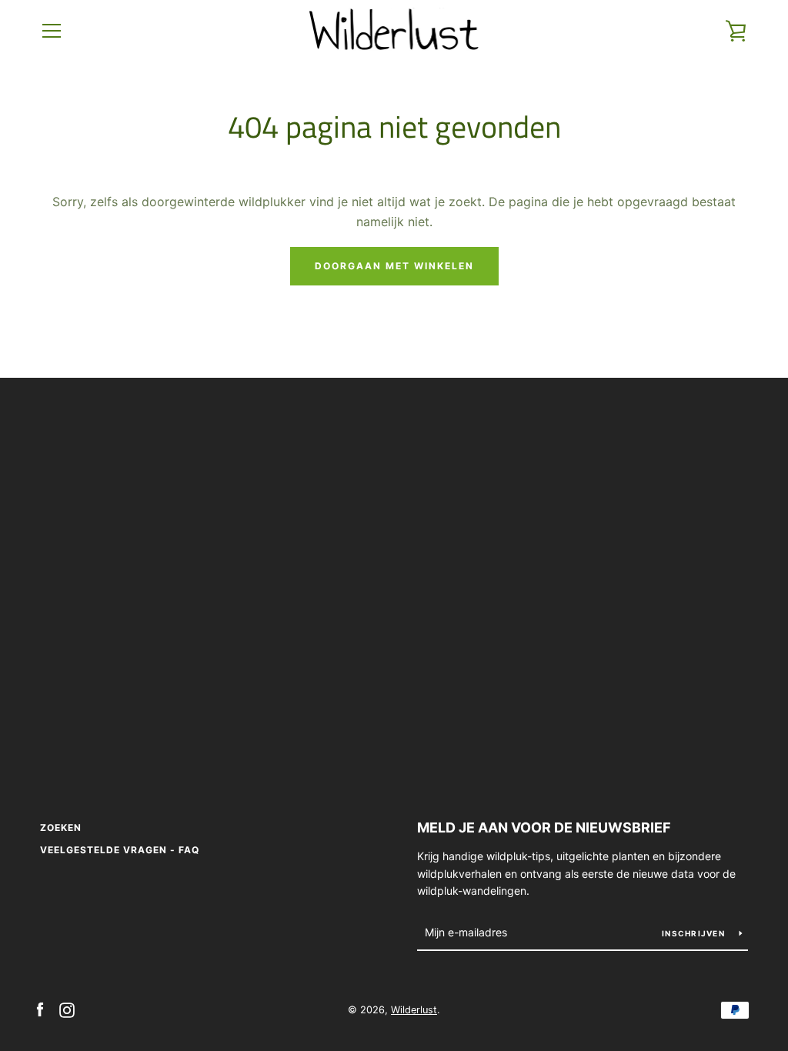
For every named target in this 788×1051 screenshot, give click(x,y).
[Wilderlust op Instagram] (67, 1008)
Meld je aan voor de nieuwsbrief (544, 827)
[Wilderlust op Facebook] (40, 1008)
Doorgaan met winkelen (394, 266)
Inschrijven (694, 933)
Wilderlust (414, 1010)
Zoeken (61, 827)
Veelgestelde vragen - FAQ (119, 850)
